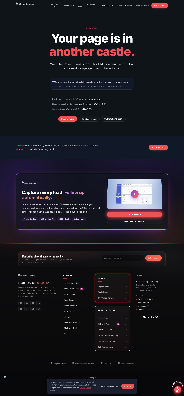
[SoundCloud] (26, 309)
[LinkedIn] (38, 303)
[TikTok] (38, 309)
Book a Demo (135, 214)
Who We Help (54, 5)
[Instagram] (32, 303)
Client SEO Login (105, 330)
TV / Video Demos (106, 298)
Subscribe (153, 258)
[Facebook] (20, 303)
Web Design (69, 300)
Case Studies (69, 311)
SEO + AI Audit (108, 324)
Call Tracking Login (105, 347)
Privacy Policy (85, 388)
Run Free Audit (158, 147)
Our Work (80, 5)
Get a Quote (159, 5)
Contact (128, 5)
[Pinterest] (32, 309)
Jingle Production (71, 283)
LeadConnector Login (107, 341)
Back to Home (67, 119)
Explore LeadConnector (134, 221)
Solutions (68, 5)
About (119, 5)
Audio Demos (103, 292)
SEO (95, 104)
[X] (26, 303)
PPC (104, 104)
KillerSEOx (87, 109)
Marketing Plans (91, 5)
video (89, 104)
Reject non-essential (109, 386)
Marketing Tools (70, 328)
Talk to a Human (89, 119)
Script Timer (103, 318)
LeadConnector (107, 5)
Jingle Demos (103, 286)
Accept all (128, 386)
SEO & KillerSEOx (73, 289)
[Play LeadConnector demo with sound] (135, 194)
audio (82, 104)
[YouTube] (20, 309)
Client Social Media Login (108, 335)
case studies (95, 99)
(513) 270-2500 (142, 5)
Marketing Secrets (72, 322)
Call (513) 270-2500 (113, 119)
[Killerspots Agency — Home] (31, 6)
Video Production (71, 294)
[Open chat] (177, 389)
